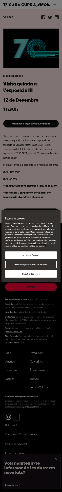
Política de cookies (37, 246)
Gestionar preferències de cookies (31, 264)
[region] (30, 246)
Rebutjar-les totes (31, 274)
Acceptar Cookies (31, 255)
